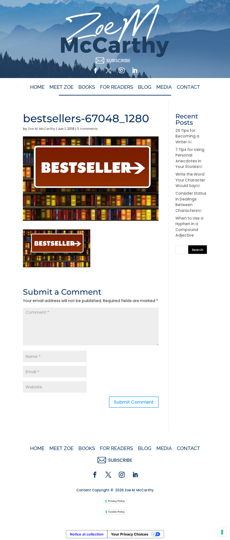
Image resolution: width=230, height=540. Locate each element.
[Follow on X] (108, 70)
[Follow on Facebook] (95, 70)
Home (37, 87)
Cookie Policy (116, 511)
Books (86, 87)
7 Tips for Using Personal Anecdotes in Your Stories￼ (189, 158)
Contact (188, 87)
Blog (144, 87)
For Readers (116, 87)
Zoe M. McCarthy (41, 128)
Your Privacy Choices (129, 534)
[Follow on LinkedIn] (134, 70)
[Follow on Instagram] (121, 70)
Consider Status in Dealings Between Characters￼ (190, 202)
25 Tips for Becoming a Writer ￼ (187, 136)
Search (197, 250)
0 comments (87, 128)
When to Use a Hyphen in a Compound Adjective (189, 227)
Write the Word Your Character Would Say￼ (190, 180)
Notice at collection (87, 534)
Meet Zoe (61, 87)
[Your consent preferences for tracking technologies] (222, 532)
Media (164, 87)
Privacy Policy (116, 501)
